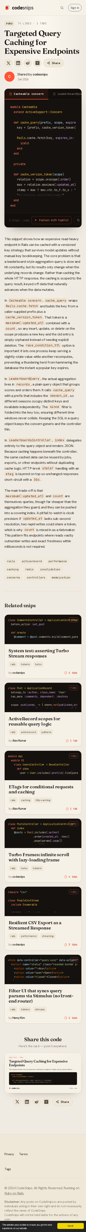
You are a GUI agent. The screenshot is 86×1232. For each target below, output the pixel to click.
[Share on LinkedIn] (18, 63)
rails (11, 561)
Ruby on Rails (14, 1193)
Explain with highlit (53, 220)
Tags (7, 1169)
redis (29, 569)
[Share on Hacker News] (37, 63)
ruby (9, 23)
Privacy (9, 1154)
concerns (13, 577)
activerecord (32, 561)
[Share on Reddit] (28, 63)
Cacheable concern (29, 94)
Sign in (75, 8)
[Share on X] (8, 63)
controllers (36, 577)
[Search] (62, 7)
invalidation (50, 569)
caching (13, 569)
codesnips (40, 74)
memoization (61, 577)
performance (58, 561)
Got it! (70, 1225)
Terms (23, 1154)
